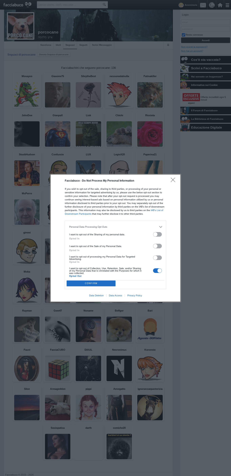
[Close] (174, 181)
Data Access (115, 295)
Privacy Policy (134, 295)
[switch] (157, 234)
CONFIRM (91, 283)
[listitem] (115, 227)
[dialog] (115, 238)
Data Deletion (96, 295)
